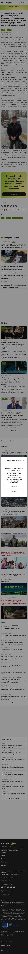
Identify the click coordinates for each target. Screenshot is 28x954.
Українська (14, 486)
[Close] (23, 461)
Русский (14, 491)
